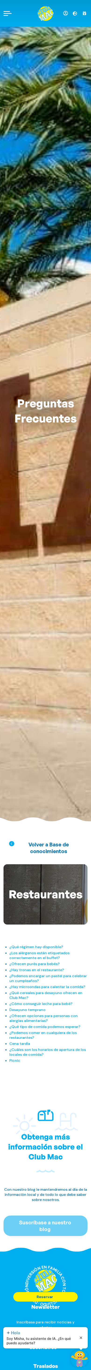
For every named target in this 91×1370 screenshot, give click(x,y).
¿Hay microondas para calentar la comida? (47, 986)
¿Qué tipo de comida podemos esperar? (44, 1026)
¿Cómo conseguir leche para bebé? (40, 1003)
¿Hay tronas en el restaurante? (36, 969)
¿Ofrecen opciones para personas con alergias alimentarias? (43, 1018)
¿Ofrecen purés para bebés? (34, 963)
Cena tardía (19, 1043)
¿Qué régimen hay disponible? (36, 946)
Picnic (14, 1060)
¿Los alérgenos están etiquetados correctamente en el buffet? (39, 955)
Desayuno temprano (27, 1009)
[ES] (76, 13)
